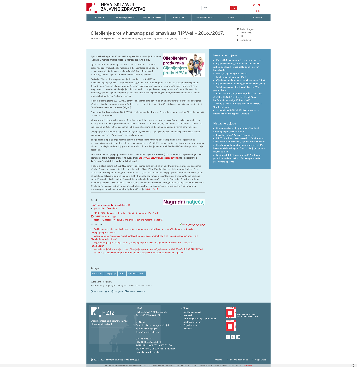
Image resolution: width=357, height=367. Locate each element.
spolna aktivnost (136, 273)
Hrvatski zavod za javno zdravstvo (105, 39)
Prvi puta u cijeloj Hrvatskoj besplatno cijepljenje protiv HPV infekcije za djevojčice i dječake (138, 253)
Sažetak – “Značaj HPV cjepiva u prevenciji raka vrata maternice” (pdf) (126, 220)
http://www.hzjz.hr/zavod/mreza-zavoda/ (158, 158)
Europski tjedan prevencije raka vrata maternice (239, 60)
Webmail (218, 360)
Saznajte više (247, 365)
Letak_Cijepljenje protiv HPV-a (231, 77)
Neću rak (188, 315)
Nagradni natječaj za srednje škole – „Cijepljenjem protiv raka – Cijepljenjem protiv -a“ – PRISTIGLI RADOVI (148, 249)
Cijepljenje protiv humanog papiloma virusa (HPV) (240, 80)
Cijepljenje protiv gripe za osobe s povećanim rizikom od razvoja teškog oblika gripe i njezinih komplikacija (236, 67)
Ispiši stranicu (246, 40)
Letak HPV (150, 189)
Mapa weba (260, 360)
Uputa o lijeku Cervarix (103, 208)
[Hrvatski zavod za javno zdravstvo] (115, 8)
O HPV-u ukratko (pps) (106, 216)
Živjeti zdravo (190, 325)
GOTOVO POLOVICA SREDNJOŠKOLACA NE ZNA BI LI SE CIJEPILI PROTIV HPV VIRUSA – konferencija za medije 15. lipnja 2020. (237, 97)
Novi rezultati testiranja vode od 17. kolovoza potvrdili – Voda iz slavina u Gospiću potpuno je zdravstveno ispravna (236, 158)
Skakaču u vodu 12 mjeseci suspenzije (234, 135)
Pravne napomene (239, 360)
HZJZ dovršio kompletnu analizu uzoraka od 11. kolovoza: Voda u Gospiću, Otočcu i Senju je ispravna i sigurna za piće (239, 148)
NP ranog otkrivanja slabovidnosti (200, 319)
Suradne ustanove (192, 312)
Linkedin (131, 291)
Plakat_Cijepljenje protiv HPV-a (231, 74)
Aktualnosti (126, 39)
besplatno (97, 273)
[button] (255, 5)
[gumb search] (233, 8)
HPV (122, 273)
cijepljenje (111, 273)
